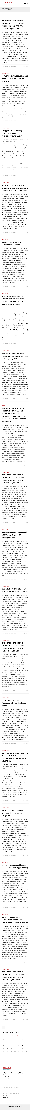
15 (7, 1048)
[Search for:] (27, 3)
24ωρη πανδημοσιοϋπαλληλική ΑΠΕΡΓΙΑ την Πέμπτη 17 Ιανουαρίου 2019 (14, 535)
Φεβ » (6, 1057)
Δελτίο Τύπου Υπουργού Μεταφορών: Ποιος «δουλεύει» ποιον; (14, 703)
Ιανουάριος (9, 9)
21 (3, 1051)
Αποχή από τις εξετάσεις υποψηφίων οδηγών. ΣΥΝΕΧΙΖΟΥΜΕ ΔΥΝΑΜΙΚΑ (12, 133)
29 (7, 1053)
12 (22, 1045)
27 (26, 1051)
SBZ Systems (21, 1108)
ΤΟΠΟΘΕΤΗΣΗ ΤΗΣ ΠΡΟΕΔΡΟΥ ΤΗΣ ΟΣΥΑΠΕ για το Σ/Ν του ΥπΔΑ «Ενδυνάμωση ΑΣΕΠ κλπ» (15, 356)
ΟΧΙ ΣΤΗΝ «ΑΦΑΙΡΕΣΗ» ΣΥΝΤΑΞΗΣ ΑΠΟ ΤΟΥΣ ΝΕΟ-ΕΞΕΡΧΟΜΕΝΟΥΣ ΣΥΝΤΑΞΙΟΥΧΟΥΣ (15, 919)
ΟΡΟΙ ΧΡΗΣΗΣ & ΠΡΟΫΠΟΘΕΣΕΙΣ (11, 1088)
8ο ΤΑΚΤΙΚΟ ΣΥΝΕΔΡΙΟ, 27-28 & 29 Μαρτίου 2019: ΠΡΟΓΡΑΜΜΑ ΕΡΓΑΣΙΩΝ (15, 78)
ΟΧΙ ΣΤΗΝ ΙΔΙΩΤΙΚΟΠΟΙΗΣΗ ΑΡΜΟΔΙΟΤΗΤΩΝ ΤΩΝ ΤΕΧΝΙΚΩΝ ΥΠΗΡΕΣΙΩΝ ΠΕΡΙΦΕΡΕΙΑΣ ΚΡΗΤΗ (15, 188)
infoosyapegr (10, 1078)
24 (15, 1051)
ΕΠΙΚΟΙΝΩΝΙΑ (6, 1098)
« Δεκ (3, 1057)
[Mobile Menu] (25, 3)
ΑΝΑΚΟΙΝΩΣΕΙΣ (5, 18)
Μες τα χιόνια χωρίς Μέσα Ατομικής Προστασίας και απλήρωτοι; (12, 813)
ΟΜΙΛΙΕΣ (3, 405)
